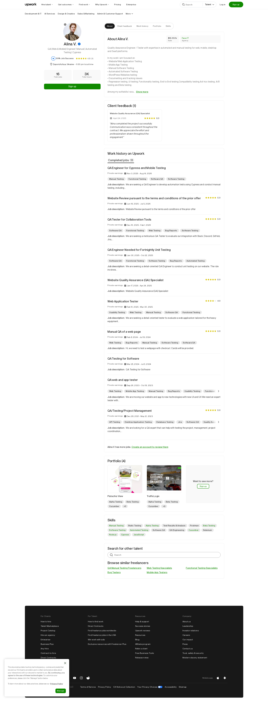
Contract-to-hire (48, 653)
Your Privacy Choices (149, 687)
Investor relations (190, 630)
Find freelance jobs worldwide (102, 630)
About (110, 26)
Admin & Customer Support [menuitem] (110, 14)
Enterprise (45, 639)
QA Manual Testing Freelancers (124, 568)
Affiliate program (143, 644)
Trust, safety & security (193, 653)
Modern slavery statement (194, 657)
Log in (222, 4)
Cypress (125, 534)
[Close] (65, 663)
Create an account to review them (150, 447)
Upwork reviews (142, 630)
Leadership (187, 626)
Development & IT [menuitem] (33, 14)
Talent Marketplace (50, 626)
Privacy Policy (104, 687)
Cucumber (194, 530)
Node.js (112, 534)
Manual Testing (116, 525)
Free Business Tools (144, 653)
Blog (137, 639)
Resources (140, 635)
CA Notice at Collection (124, 687)
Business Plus (47, 644)
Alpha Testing (152, 525)
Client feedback (124, 26)
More (128, 14)
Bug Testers (114, 572)
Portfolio (157, 26)
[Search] (183, 4)
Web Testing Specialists (159, 568)
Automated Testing (139, 530)
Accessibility (171, 687)
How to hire (46, 621)
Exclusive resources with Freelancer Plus (107, 644)
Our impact (187, 639)
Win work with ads (96, 639)
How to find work (95, 621)
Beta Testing (209, 525)
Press (185, 644)
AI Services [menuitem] (49, 14)
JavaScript (139, 534)
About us (186, 621)
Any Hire (45, 648)
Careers (186, 635)
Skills (168, 26)
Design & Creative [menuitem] (66, 14)
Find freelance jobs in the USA (102, 635)
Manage (60, 691)
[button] (79, 44)
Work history (142, 26)
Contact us (187, 648)
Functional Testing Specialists (201, 568)
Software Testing (117, 530)
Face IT (185, 38)
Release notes (142, 657)
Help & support (142, 621)
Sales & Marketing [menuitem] (86, 14)
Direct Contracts (48, 657)
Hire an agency (48, 635)
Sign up (236, 4)
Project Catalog (48, 630)
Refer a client (141, 648)
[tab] (121, 160)
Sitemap (182, 687)
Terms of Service (88, 687)
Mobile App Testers (157, 572)
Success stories (142, 626)
